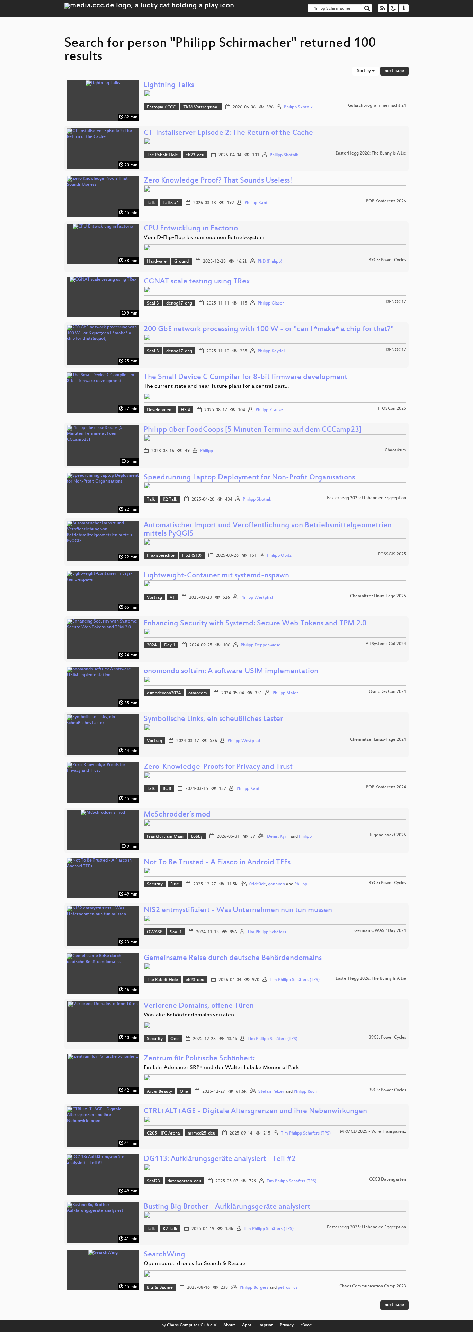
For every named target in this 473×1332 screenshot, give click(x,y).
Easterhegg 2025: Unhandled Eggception (366, 498)
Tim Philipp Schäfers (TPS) (295, 980)
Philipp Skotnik (298, 107)
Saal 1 (176, 932)
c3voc (306, 1325)
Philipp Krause (269, 410)
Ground (181, 261)
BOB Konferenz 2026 (386, 201)
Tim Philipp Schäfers (266, 932)
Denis (272, 836)
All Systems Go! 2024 (386, 644)
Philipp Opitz (279, 555)
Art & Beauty (159, 1091)
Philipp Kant (256, 203)
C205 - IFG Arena (163, 1133)
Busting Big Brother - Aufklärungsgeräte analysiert (227, 1207)
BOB (167, 788)
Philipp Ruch (305, 1091)
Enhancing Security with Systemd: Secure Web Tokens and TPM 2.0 (255, 623)
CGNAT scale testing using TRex (197, 281)
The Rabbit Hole (162, 155)
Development (160, 410)
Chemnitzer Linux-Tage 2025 (378, 596)
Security (155, 884)
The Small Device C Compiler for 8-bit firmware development (245, 377)
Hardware (157, 261)
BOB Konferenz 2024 (386, 787)
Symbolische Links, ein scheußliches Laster (213, 719)
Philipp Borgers (254, 1287)
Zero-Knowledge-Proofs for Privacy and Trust (218, 767)
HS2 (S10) (192, 555)
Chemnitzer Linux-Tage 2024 (378, 739)
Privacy (287, 1325)
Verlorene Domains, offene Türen (199, 1006)
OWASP (154, 932)
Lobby (197, 836)
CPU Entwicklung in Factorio (191, 228)
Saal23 (153, 1181)
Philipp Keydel (271, 351)
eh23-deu (195, 155)
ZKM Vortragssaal (200, 107)
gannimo (276, 884)
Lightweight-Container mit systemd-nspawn (216, 576)
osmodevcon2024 (164, 693)
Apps (246, 1325)
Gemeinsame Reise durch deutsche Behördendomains (233, 958)
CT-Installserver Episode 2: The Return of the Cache (228, 133)
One (174, 1039)
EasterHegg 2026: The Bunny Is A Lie (371, 153)
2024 (152, 645)
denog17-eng (179, 303)
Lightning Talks (169, 85)
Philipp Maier (285, 693)
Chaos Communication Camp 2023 (372, 1286)
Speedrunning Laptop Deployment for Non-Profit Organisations (249, 478)
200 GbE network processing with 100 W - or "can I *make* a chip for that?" (269, 329)
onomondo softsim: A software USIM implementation (231, 671)
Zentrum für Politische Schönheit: (199, 1059)
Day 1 (169, 645)
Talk (151, 203)
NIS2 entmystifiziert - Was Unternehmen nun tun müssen (238, 910)
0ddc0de (257, 884)
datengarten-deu (184, 1181)
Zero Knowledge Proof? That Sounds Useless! (218, 181)
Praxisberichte (161, 555)
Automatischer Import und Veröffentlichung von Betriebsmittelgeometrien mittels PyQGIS (268, 529)
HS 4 (185, 410)
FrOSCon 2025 (392, 408)
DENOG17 (396, 302)
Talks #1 (171, 203)
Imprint (265, 1325)
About (229, 1325)
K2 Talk (170, 499)
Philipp (206, 451)
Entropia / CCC (161, 107)
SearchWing (164, 1255)
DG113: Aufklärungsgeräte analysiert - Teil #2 (220, 1159)
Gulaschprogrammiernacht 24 (377, 105)
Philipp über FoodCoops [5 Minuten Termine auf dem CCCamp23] (253, 430)
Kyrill (284, 836)
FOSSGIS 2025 (392, 554)
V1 (172, 597)
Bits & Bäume (160, 1287)
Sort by (364, 71)
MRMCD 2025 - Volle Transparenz (373, 1131)
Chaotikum (395, 450)
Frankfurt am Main (165, 836)
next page (394, 71)
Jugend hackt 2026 (387, 835)
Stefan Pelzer (271, 1091)
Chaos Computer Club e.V (191, 1325)
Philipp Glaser (271, 303)
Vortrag (154, 597)
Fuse (174, 884)
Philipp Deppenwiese (260, 645)
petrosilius (287, 1287)
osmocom (197, 693)
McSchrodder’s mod (177, 815)
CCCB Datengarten (387, 1179)
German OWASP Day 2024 (380, 930)
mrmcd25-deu (201, 1133)
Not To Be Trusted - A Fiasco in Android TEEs (217, 862)
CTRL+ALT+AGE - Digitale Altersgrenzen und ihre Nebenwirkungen (255, 1111)
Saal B (153, 303)
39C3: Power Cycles (387, 260)
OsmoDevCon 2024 (387, 691)
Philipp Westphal (256, 597)
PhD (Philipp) (270, 261)
